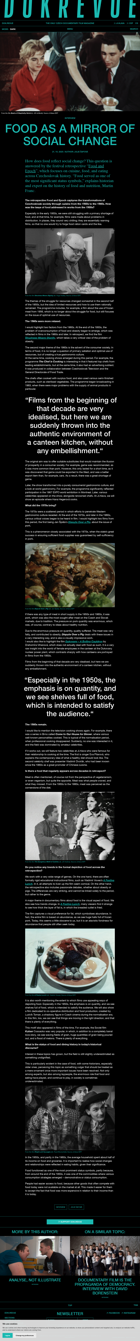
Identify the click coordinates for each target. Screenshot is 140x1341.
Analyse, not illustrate (35, 1280)
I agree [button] (7, 1335)
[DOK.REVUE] (70, 10)
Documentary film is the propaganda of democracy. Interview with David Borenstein (105, 1286)
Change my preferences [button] (25, 1335)
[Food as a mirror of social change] (70, 71)
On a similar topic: (105, 1231)
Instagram (129, 1313)
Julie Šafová (81, 151)
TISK (136, 1305)
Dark (13, 29)
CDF (131, 23)
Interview (70, 118)
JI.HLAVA (120, 23)
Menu (70, 29)
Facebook (114, 1313)
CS (136, 23)
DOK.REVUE (7, 23)
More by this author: (35, 1231)
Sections (10, 1318)
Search (134, 29)
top (70, 1305)
